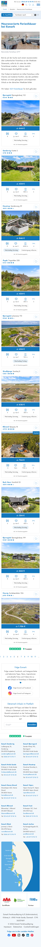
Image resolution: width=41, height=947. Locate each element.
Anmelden (32, 724)
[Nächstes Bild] (37, 113)
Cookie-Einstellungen (31, 927)
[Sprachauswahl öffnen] (23, 5)
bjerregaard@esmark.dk (31, 754)
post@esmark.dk (28, 834)
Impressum (7, 927)
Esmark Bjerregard (30, 744)
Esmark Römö (6, 824)
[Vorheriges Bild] (4, 113)
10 (32, 656)
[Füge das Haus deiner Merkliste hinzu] (36, 96)
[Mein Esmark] (33, 4)
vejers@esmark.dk (29, 793)
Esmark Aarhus (28, 824)
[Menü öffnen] (38, 4)
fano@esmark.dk (28, 813)
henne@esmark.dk (7, 795)
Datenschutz (17, 927)
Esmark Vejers (28, 785)
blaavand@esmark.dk (8, 813)
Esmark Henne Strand (9, 785)
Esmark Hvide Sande (8, 764)
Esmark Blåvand (7, 806)
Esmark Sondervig (7, 744)
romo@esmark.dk (7, 831)
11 (35, 656)
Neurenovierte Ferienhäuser (24, 9)
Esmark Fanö (27, 806)
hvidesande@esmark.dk (8, 772)
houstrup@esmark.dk (30, 774)
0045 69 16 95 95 (27, 2)
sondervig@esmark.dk (8, 754)
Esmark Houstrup (29, 764)
